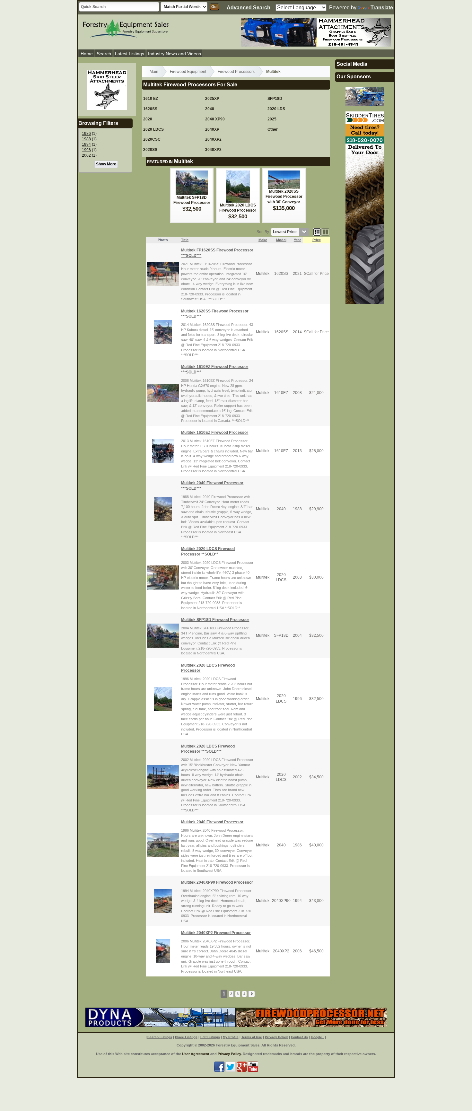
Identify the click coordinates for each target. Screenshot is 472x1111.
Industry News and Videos (174, 53)
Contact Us (299, 1037)
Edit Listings (210, 1037)
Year (297, 240)
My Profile (231, 1037)
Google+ (317, 1037)
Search (104, 53)
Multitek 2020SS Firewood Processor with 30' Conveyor (284, 197)
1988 (86, 139)
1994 (86, 144)
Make (262, 240)
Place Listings (186, 1037)
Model (281, 240)
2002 (86, 155)
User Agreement (195, 1054)
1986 (86, 133)
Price (316, 240)
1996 (86, 150)
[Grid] (317, 232)
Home (87, 53)
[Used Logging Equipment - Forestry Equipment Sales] (126, 27)
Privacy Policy (276, 1037)
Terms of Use (251, 1037)
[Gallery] (325, 232)
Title (184, 240)
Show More (106, 164)
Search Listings (159, 1037)
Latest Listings (129, 53)
